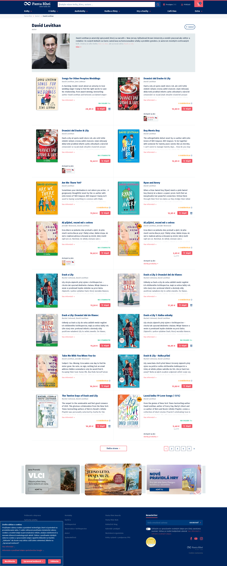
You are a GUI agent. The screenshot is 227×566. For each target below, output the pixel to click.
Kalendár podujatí (112, 529)
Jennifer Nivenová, (69, 226)
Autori (191, 27)
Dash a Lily (128, 44)
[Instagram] (201, 539)
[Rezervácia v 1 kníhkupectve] (109, 109)
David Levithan (150, 81)
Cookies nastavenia (196, 553)
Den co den (103, 44)
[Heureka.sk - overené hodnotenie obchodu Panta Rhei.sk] (151, 542)
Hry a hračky (143, 11)
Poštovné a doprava (32, 515)
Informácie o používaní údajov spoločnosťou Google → (23, 550)
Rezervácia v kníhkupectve (76, 529)
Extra (197, 11)
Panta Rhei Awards (113, 515)
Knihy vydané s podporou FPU (117, 537)
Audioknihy (80, 11)
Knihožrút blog (111, 524)
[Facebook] (191, 539)
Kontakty (68, 515)
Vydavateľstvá (70, 537)
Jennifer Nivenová (164, 226)
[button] (9, 561)
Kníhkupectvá (70, 524)
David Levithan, (68, 81)
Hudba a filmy (111, 11)
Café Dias (171, 11)
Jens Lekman (80, 81)
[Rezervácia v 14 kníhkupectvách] (191, 305)
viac (78, 47)
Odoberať (194, 523)
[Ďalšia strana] (194, 449)
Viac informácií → (8, 547)
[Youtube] (195, 539)
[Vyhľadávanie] (158, 4)
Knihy (27, 11)
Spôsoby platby (30, 520)
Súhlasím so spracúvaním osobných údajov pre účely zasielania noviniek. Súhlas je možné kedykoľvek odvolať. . (176, 531)
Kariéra (68, 520)
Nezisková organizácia (114, 533)
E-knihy (52, 11)
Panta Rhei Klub (111, 520)
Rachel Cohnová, (68, 278)
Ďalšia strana (113, 448)
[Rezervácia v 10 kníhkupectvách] (191, 346)
